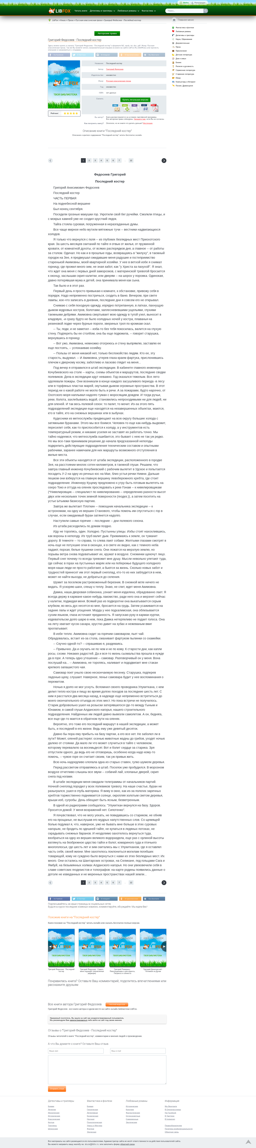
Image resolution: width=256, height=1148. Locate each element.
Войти (186, 3)
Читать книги (81, 11)
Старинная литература (185, 74)
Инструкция (147, 123)
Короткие (130, 1109)
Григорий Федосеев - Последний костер (61, 970)
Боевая (90, 1106)
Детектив (52, 1109)
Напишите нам (139, 119)
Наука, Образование (184, 39)
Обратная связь (172, 1132)
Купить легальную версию (135, 100)
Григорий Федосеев (114, 69)
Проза (178, 47)
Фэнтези (90, 1129)
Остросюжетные (133, 1116)
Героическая (92, 1109)
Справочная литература (185, 70)
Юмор (178, 78)
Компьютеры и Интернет (185, 82)
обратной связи (127, 1144)
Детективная (92, 1113)
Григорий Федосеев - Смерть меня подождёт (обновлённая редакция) (92, 971)
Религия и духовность (185, 66)
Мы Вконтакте (154, 55)
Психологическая (94, 1122)
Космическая (92, 1116)
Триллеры (52, 1125)
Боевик (51, 1106)
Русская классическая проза (118, 81)
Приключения (181, 51)
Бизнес (178, 62)
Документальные (182, 43)
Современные (132, 1119)
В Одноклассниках (132, 55)
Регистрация (200, 3)
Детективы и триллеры (101, 11)
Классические (54, 1119)
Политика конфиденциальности (179, 1129)
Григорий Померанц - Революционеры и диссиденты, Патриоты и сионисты (122, 971)
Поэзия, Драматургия (184, 86)
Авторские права (107, 33)
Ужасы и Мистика (94, 1125)
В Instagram (105, 55)
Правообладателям (173, 1125)
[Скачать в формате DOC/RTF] (144, 111)
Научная (90, 1119)
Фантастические (133, 1113)
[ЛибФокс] (59, 10)
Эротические (131, 1122)
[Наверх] (248, 1142)
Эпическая (91, 1132)
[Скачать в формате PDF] (154, 111)
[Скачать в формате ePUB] (125, 111)
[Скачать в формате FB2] (116, 111)
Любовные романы (127, 11)
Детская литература (184, 55)
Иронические (53, 1113)
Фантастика (147, 11)
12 (131, 160)
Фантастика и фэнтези (185, 28)
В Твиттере (81, 55)
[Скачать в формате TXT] (135, 111)
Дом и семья (181, 59)
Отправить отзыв (57, 1089)
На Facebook (58, 55)
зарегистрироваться (78, 1020)
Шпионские (53, 1129)
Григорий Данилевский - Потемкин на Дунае (153, 970)
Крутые (51, 1122)
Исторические (54, 1116)
